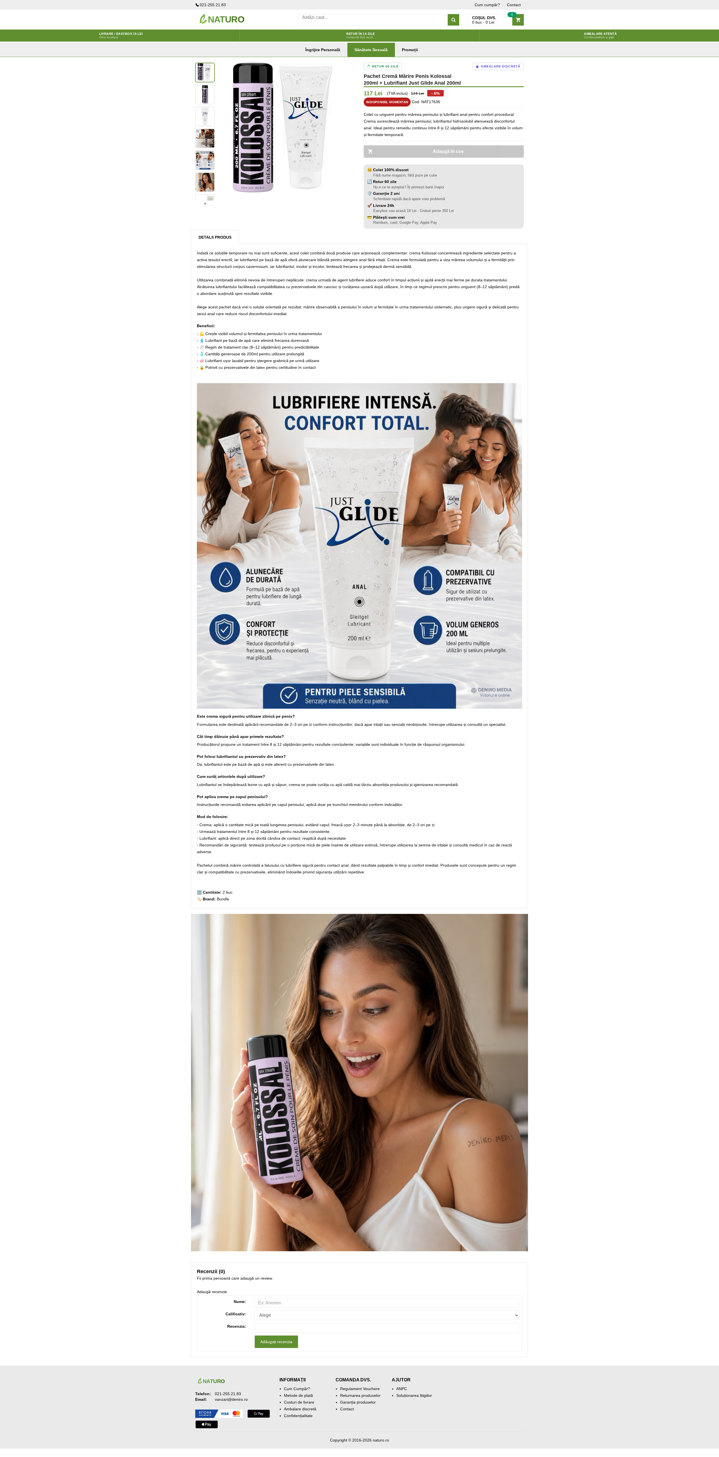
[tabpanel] (286, 131)
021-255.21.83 (213, 5)
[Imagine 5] (205, 160)
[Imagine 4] (205, 138)
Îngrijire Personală (322, 50)
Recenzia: (236, 1326)
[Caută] (453, 20)
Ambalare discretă (300, 1409)
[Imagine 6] (205, 182)
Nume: (240, 1301)
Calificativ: (236, 1314)
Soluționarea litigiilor (414, 1395)
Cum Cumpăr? (297, 1388)
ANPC (401, 1388)
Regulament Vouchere (360, 1388)
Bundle (223, 899)
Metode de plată (298, 1395)
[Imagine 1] (205, 72)
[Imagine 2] (205, 94)
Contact (514, 5)
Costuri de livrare (299, 1402)
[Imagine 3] (205, 116)
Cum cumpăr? (487, 5)
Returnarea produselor (360, 1395)
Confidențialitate (298, 1415)
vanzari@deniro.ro (231, 1399)
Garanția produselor (358, 1402)
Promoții (410, 50)
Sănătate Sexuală (371, 50)
